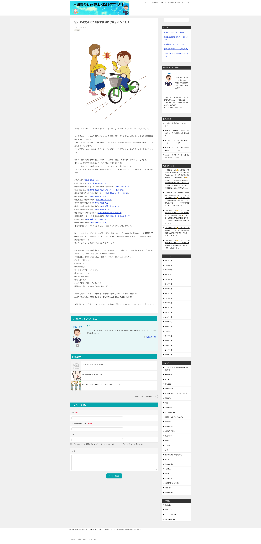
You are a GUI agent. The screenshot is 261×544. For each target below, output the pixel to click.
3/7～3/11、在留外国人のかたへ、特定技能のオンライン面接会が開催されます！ (177, 133)
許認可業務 (168, 478)
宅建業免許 (168, 407)
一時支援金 (168, 374)
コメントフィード (170, 514)
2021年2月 (168, 312)
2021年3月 (168, 307)
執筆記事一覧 (151, 337)
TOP (86, 529)
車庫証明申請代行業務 (172, 483)
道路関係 (168, 488)
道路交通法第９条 (123, 187)
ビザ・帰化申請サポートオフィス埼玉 (176, 49)
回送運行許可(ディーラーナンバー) (176, 393)
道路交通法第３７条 (100, 203)
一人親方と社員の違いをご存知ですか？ (93, 364)
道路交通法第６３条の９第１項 (118, 216)
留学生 (167, 459)
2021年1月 (168, 317)
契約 (166, 403)
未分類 (77, 30)
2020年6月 (168, 350)
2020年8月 (168, 340)
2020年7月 (168, 345)
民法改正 (168, 445)
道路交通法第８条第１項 (97, 183)
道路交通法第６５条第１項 (96, 219)
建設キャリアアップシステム (174, 417)
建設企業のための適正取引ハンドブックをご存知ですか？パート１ (101, 384)
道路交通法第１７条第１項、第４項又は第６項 (105, 190)
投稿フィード (169, 510)
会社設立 (168, 384)
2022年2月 (168, 260)
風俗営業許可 (169, 492)
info (172, 235)
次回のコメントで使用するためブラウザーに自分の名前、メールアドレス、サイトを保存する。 (108, 444)
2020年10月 (169, 331)
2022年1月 (168, 265)
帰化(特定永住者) (170, 412)
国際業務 (168, 398)
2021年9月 (168, 279)
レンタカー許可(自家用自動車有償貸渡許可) (176, 368)
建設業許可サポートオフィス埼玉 (175, 44)
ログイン (168, 505)
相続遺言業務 (169, 464)
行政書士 (168, 469)
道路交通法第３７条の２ (110, 206)
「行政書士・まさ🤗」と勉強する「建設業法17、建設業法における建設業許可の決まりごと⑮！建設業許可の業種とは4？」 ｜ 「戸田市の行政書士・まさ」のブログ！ (177, 183)
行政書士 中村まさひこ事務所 (174, 32)
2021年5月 (168, 298)
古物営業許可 (169, 389)
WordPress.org (170, 519)
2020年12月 (169, 322)
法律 (166, 450)
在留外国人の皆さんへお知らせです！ (93, 374)
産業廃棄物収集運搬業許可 (173, 455)
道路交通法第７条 (91, 180)
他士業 (167, 379)
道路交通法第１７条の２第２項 (116, 193)
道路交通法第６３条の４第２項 (109, 213)
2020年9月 (168, 336)
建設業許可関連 (170, 431)
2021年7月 (168, 289)
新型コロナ (168, 436)
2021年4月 (168, 303)
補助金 (167, 473)
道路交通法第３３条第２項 (100, 196)
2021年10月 (169, 274)
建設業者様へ (169, 426)
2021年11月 (169, 270)
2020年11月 (169, 326)
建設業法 (168, 422)
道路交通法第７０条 (98, 222)
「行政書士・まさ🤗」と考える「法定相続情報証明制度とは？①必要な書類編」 (177, 212)
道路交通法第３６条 (103, 200)
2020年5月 (168, 355)
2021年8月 (168, 284)
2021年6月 (168, 293)
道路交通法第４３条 (102, 209)
